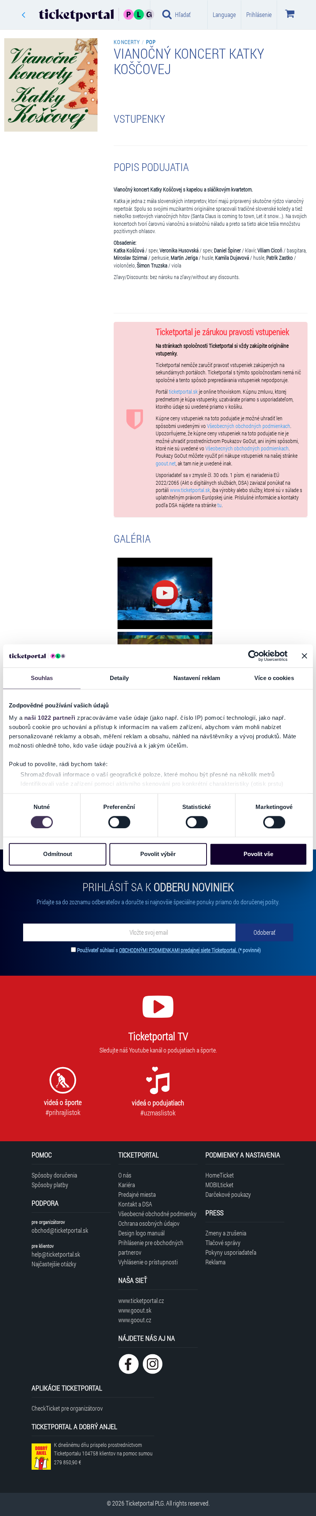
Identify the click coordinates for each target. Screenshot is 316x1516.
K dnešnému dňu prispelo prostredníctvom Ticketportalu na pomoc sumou (103, 1453)
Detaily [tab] (119, 678)
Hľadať (183, 14)
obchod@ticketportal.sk (60, 1230)
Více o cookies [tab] (274, 678)
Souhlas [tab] (42, 678)
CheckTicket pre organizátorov (67, 1408)
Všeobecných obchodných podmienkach (248, 426)
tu (219, 505)
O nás (124, 1175)
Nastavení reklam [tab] (196, 678)
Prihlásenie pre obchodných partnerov (150, 1247)
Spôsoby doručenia (54, 1175)
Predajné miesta (137, 1194)
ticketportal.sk (183, 391)
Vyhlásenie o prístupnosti (148, 1262)
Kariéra (126, 1185)
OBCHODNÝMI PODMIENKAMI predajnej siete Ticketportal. (178, 950)
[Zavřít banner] (304, 655)
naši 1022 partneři (50, 717)
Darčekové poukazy (228, 1194)
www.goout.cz (134, 1320)
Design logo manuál (141, 1233)
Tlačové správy (222, 1243)
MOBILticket (219, 1185)
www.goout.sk (134, 1310)
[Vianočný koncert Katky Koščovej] (165, 593)
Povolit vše (258, 854)
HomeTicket (219, 1175)
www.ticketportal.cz (141, 1300)
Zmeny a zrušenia (225, 1233)
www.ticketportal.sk (190, 490)
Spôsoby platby (50, 1185)
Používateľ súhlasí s (169, 950)
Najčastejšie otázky (54, 1264)
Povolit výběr (158, 854)
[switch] (119, 822)
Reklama (215, 1262)
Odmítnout (57, 854)
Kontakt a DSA (135, 1204)
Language (224, 14)
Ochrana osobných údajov (149, 1223)
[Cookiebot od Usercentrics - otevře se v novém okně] (253, 656)
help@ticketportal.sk (56, 1254)
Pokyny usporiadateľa (230, 1252)
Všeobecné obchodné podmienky (157, 1214)
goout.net (166, 463)
